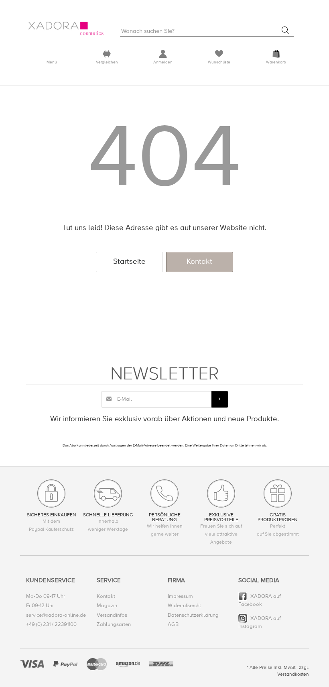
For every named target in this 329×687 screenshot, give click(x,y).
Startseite (129, 261)
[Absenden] (219, 399)
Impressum (180, 596)
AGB (173, 624)
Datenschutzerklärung (193, 615)
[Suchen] (286, 30)
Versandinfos (112, 615)
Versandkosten (293, 674)
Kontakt (199, 261)
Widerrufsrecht (184, 605)
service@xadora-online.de (56, 615)
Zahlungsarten (114, 624)
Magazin (107, 605)
